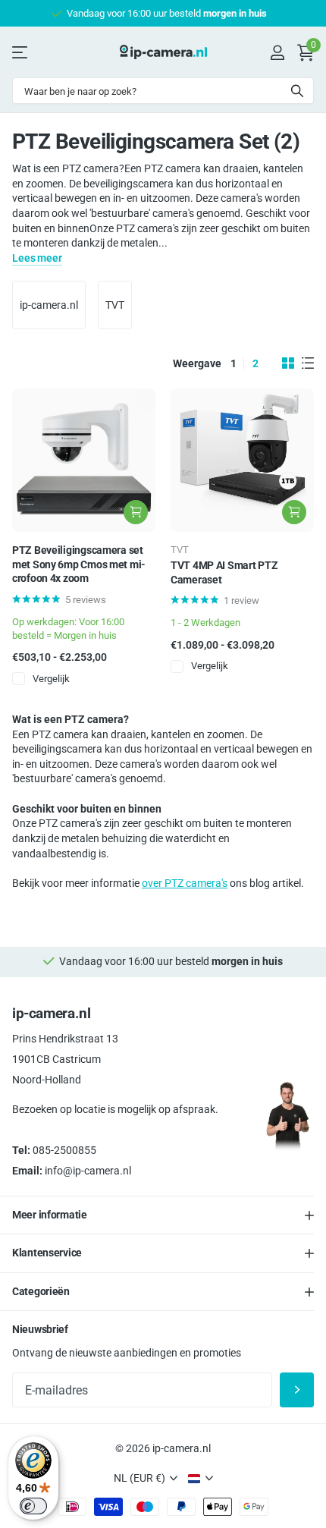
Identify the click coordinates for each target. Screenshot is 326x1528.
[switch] (33, 1506)
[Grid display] (288, 363)
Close (163, 1215)
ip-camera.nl (49, 305)
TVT (114, 305)
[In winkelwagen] (136, 512)
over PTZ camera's (184, 883)
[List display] (308, 363)
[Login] (277, 52)
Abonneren (297, 1390)
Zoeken (297, 90)
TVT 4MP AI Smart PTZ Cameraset (224, 572)
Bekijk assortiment (21, 52)
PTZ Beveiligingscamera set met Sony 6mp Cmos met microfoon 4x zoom (79, 564)
